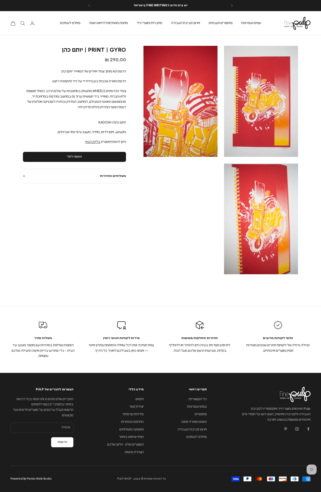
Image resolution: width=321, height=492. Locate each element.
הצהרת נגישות (134, 452)
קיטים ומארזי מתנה (194, 421)
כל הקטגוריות (197, 399)
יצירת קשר (136, 406)
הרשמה (62, 442)
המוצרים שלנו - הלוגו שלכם (125, 444)
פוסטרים (201, 414)
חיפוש (139, 399)
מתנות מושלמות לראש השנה (108, 23)
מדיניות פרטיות (133, 414)
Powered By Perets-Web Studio (31, 478)
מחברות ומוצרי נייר (149, 23)
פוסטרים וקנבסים (221, 23)
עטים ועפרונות (251, 23)
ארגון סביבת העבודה (185, 23)
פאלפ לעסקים (70, 23)
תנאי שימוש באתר (131, 437)
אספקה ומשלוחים (131, 429)
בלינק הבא (92, 142)
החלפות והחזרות (132, 421)
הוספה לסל (74, 156)
